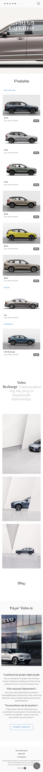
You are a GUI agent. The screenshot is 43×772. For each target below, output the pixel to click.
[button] (36, 765)
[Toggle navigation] (38, 3)
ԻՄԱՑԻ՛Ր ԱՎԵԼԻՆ (21, 727)
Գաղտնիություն (21, 757)
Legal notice (21, 753)
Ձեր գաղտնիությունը (21, 750)
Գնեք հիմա (20, 33)
